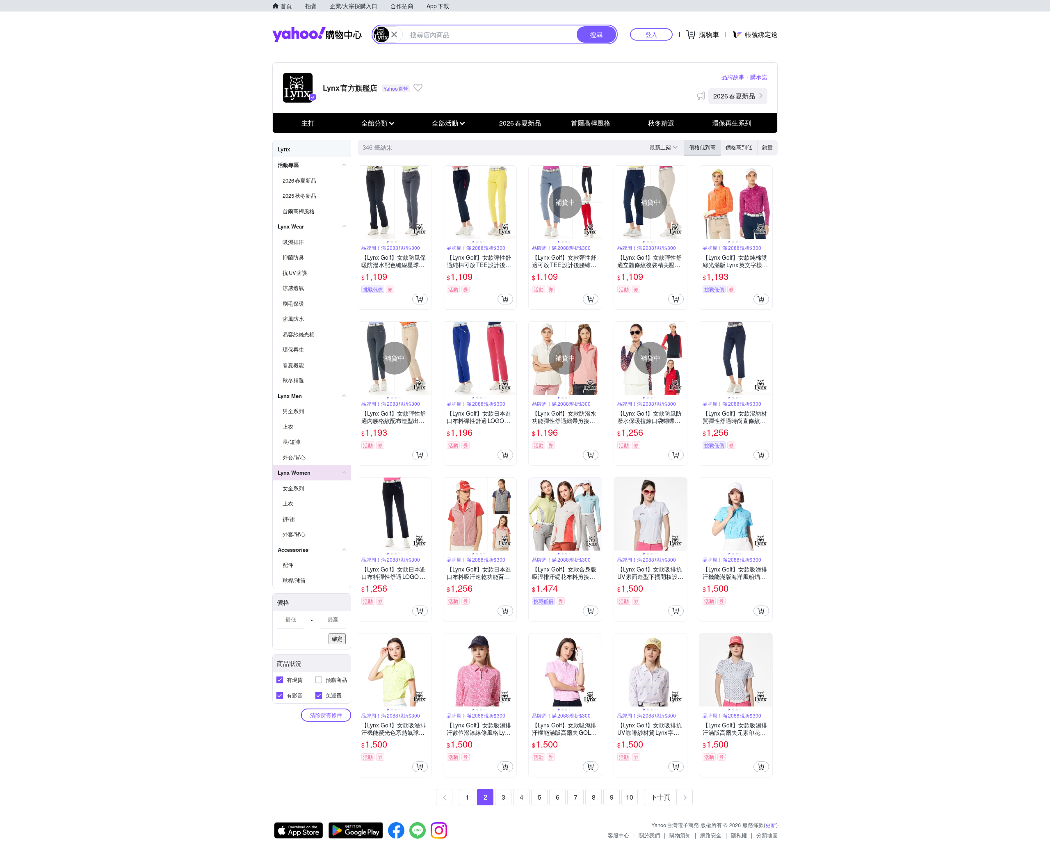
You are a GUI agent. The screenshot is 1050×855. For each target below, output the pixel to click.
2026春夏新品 (734, 96)
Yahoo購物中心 (317, 34)
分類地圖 (767, 835)
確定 (337, 638)
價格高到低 (739, 147)
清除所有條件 (326, 715)
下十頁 (660, 797)
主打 (308, 123)
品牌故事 (732, 77)
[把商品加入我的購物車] (420, 299)
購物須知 (680, 835)
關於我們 (649, 835)
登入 (651, 34)
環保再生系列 (731, 123)
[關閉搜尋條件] (394, 34)
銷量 (767, 147)
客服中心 (618, 835)
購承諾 (758, 77)
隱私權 (739, 835)
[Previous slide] (363, 202)
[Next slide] (425, 202)
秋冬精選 (661, 123)
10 (629, 797)
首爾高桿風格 (590, 123)
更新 (770, 825)
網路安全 (710, 835)
